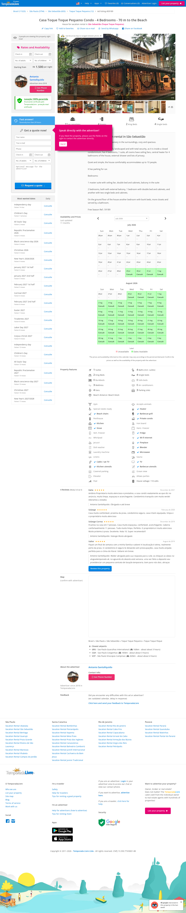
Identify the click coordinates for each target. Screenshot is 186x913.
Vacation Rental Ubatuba (16, 725)
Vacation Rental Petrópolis (110, 746)
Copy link (48, 28)
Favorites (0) (113, 3)
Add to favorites (66, 28)
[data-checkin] (23, 54)
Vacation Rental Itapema (63, 732)
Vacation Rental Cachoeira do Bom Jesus (67, 755)
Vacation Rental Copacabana (111, 732)
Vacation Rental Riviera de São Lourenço (19, 745)
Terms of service (12, 803)
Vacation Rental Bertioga (16, 732)
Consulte (48, 206)
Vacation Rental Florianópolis (65, 729)
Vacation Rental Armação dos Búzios (115, 739)
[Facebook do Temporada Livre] (8, 821)
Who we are (10, 789)
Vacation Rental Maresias (16, 749)
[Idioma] (79, 3)
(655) (56, 11)
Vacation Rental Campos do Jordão (21, 756)
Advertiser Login (149, 3)
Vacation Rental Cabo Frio (110, 729)
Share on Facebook (133, 28)
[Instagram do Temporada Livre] (13, 821)
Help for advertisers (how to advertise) (69, 810)
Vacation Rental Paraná (155, 725)
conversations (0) (132, 3)
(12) (81, 11)
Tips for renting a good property (66, 796)
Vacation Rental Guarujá (16, 736)
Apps (97, 3)
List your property (170, 3)
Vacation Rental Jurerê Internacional (68, 749)
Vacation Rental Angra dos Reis (112, 743)
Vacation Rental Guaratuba (157, 729)
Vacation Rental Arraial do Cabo (112, 736)
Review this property (100, 568)
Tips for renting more (61, 814)
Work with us (11, 806)
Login (123, 781)
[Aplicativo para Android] (62, 833)
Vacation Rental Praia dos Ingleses (67, 739)
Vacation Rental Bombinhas (64, 725)
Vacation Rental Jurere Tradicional (67, 760)
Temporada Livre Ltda (83, 851)
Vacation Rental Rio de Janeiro (112, 725)
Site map (9, 796)
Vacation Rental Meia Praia (64, 736)
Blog (7, 799)
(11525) (19, 11)
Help (87, 3)
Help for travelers (60, 793)
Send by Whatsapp (110, 28)
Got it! (63, 144)
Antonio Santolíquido (37, 78)
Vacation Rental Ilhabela (16, 753)
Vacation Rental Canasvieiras (65, 743)
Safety (55, 789)
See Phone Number (42, 89)
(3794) (36, 11)
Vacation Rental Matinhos (156, 732)
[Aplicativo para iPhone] (62, 841)
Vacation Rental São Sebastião (19, 729)
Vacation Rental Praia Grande (18, 739)
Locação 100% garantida (36, 99)
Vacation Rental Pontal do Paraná (160, 736)
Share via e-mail (87, 28)
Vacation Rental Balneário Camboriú (68, 746)
